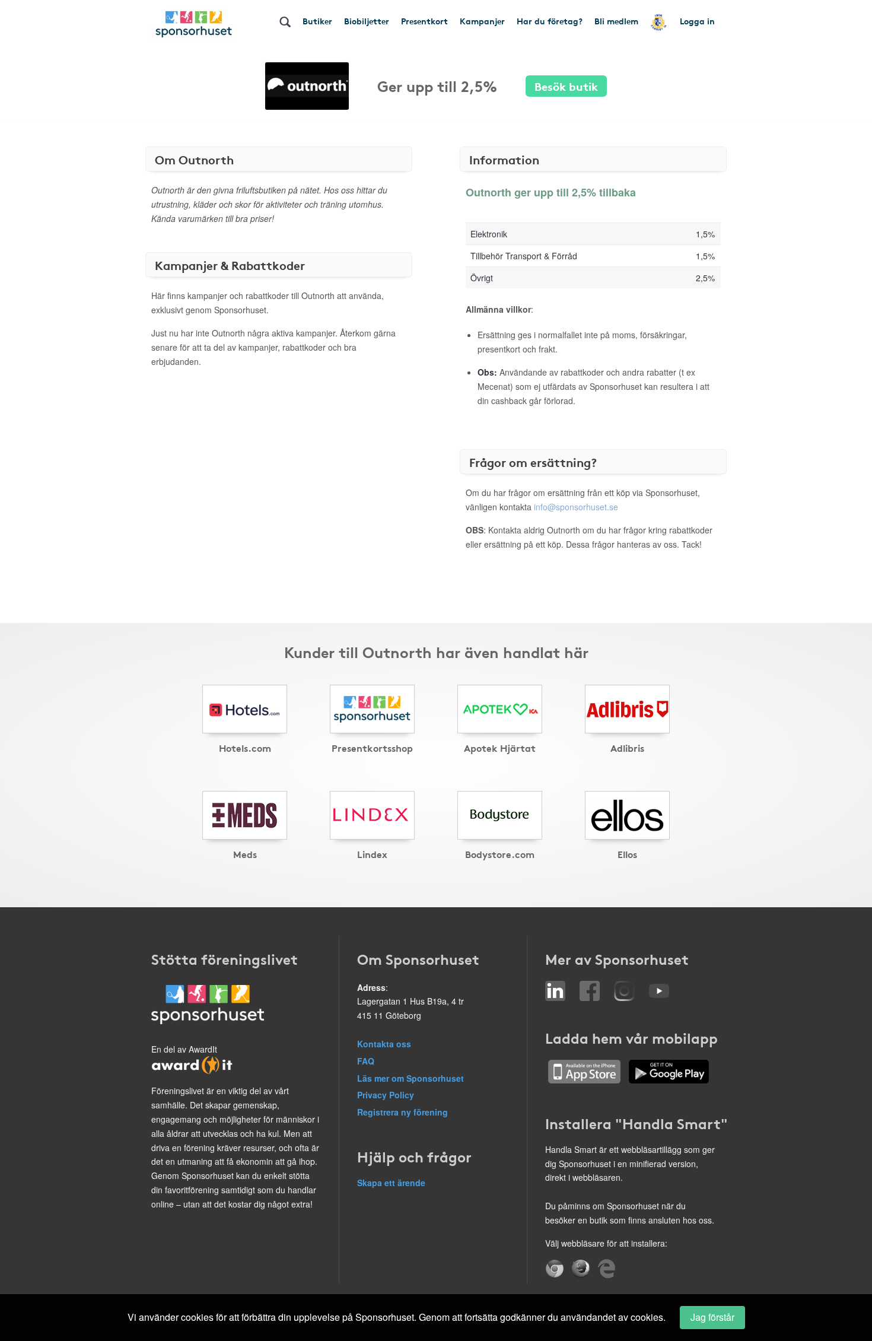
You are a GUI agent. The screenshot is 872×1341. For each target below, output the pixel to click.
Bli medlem (616, 21)
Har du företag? (550, 21)
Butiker (317, 21)
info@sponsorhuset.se (576, 507)
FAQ (365, 1061)
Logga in (697, 21)
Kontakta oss (384, 1044)
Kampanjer (482, 21)
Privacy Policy (385, 1095)
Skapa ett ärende (391, 1183)
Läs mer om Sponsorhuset (410, 1078)
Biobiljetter (366, 21)
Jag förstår (712, 1317)
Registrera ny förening (402, 1112)
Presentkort (424, 21)
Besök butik (566, 86)
